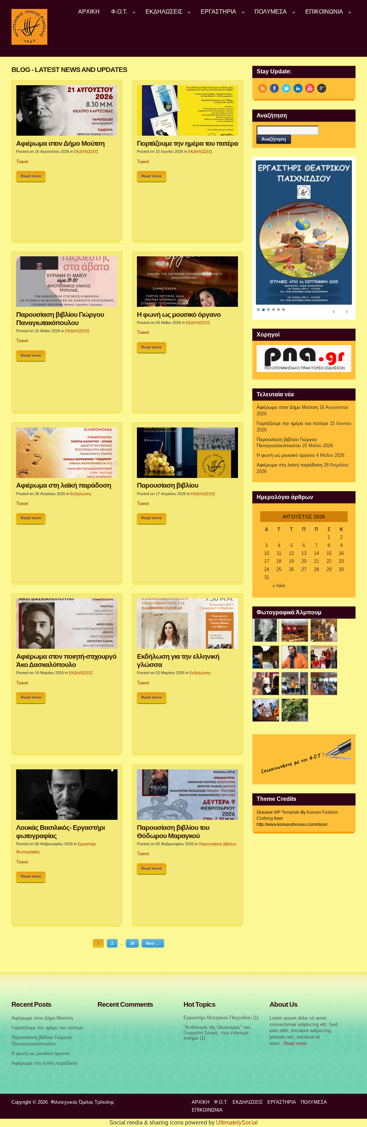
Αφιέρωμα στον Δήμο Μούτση (60, 143)
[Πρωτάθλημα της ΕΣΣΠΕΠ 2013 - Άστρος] (323, 683)
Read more (31, 176)
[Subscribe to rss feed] (262, 88)
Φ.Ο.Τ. (116, 12)
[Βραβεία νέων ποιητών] (265, 683)
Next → (152, 943)
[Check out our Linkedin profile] (298, 88)
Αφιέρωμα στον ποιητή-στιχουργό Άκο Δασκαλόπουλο (66, 660)
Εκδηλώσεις (80, 494)
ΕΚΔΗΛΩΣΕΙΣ (161, 12)
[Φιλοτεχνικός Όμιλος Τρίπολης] (29, 43)
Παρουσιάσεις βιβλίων (218, 844)
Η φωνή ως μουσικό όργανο (179, 314)
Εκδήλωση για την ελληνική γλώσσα (178, 660)
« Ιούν (278, 585)
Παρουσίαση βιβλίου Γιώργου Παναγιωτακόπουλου (60, 318)
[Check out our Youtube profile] (310, 88)
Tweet (22, 161)
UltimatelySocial (237, 1122)
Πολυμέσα (268, 12)
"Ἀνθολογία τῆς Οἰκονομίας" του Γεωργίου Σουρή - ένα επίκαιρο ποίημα (217, 1032)
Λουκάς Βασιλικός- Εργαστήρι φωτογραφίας (60, 831)
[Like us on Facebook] (274, 88)
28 (132, 943)
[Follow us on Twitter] (286, 88)
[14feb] (323, 630)
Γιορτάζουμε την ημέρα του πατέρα (187, 143)
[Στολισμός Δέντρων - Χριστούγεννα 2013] (294, 710)
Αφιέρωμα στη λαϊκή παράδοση (63, 485)
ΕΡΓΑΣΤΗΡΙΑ (215, 12)
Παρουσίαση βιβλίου (167, 485)
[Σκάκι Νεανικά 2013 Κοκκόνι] (294, 683)
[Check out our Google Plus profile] (322, 88)
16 (341, 553)
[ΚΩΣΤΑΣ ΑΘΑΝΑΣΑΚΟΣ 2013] (294, 657)
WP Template (287, 812)
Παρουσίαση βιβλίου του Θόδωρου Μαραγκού (173, 831)
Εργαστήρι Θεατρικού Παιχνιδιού (218, 1017)
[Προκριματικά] (323, 657)
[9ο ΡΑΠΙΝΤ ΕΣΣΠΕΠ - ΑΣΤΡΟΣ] (265, 710)
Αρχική (89, 12)
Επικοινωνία (321, 12)
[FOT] (294, 630)
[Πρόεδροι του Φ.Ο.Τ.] (265, 630)
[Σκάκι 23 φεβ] (265, 657)
